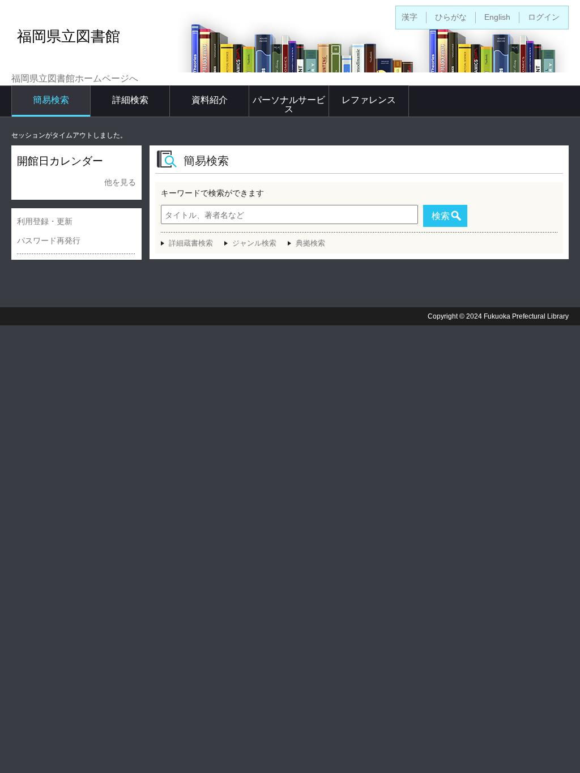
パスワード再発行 (48, 240)
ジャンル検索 (254, 243)
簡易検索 (51, 100)
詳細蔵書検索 (191, 243)
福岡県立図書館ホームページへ (74, 78)
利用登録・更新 (44, 221)
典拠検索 (310, 243)
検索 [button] (441, 216)
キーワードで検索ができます (212, 192)
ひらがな (451, 17)
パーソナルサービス (289, 104)
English (497, 17)
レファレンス (369, 100)
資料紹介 (209, 100)
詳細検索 (130, 100)
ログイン (544, 17)
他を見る (120, 182)
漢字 (409, 17)
